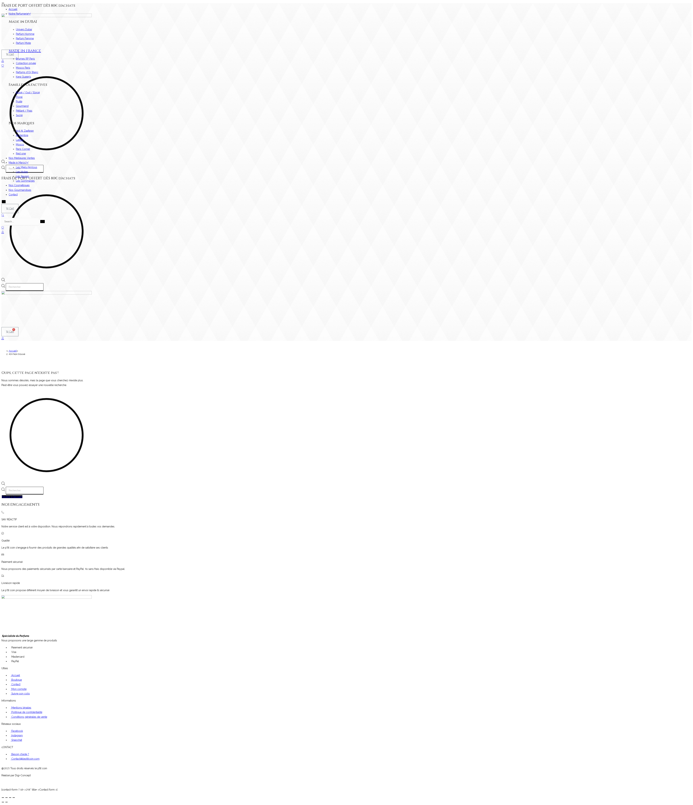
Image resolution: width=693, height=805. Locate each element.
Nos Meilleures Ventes (22, 158)
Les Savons (22, 176)
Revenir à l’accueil (12, 496)
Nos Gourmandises (20, 190)
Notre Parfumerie (18, 13)
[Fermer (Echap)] (13, 797)
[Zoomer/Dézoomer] (2, 797)
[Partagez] (10, 797)
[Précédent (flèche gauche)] (2, 802)
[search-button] (42, 221)
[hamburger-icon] (2, 3)
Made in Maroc (17, 162)
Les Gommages (25, 180)
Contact (13, 194)
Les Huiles (22, 171)
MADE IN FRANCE (25, 50)
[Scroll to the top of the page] (2, 782)
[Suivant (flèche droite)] (6, 802)
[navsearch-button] (2, 215)
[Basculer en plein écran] (6, 797)
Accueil (13, 9)
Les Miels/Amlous (26, 167)
